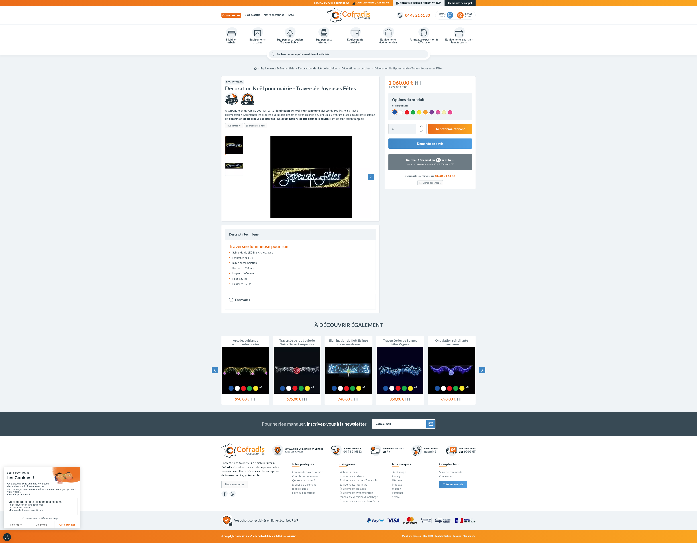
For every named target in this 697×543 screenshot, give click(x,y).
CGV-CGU (428, 536)
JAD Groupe (399, 472)
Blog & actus (252, 14)
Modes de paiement (304, 485)
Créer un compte (365, 3)
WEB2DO (292, 536)
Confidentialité (443, 536)
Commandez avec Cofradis (307, 472)
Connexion (383, 3)
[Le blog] (232, 494)
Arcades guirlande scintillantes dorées (245, 342)
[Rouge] (243, 388)
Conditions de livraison (305, 477)
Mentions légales (411, 536)
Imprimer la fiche (257, 125)
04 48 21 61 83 (445, 176)
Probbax (397, 485)
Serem (396, 497)
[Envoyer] (430, 424)
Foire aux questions (303, 493)
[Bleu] (231, 388)
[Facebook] (224, 494)
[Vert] (249, 388)
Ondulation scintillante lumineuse (451, 342)
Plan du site (469, 536)
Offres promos (231, 15)
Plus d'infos (232, 125)
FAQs (291, 14)
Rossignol (397, 493)
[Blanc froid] (237, 388)
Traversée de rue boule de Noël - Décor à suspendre (297, 342)
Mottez (396, 489)
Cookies (457, 536)
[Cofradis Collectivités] (348, 15)
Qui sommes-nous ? (303, 481)
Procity (396, 477)
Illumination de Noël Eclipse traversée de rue (348, 342)
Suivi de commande (450, 472)
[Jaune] (255, 388)
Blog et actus (300, 489)
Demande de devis (430, 144)
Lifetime (397, 481)
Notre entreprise (274, 14)
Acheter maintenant (450, 129)
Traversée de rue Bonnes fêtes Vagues (400, 342)
